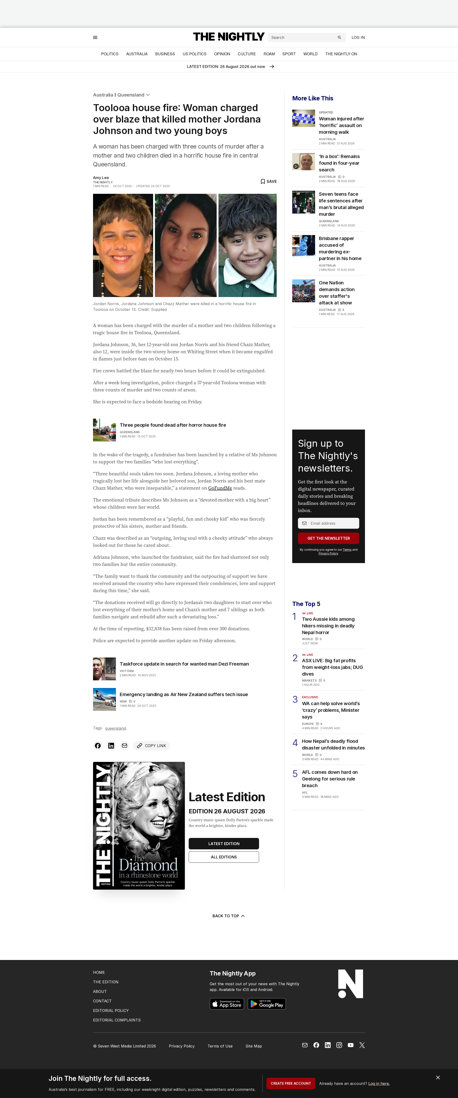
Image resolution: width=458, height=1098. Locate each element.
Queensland (130, 95)
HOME (99, 972)
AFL (304, 792)
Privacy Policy (328, 553)
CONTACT (102, 1001)
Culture (247, 53)
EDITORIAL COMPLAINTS (117, 1020)
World (310, 53)
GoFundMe (220, 488)
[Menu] (95, 37)
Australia (137, 53)
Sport (289, 53)
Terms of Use (220, 1046)
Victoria (127, 671)
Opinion (222, 53)
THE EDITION (106, 982)
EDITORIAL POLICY (111, 1010)
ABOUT (100, 991)
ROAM (269, 53)
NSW (123, 701)
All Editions (224, 857)
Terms (347, 549)
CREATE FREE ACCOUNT (291, 1083)
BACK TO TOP (226, 915)
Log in (358, 37)
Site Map (253, 1046)
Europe (308, 724)
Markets (309, 680)
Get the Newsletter (328, 538)
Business (165, 53)
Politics (110, 53)
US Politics (195, 53)
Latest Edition (223, 843)
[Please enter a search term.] (339, 37)
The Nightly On (341, 53)
